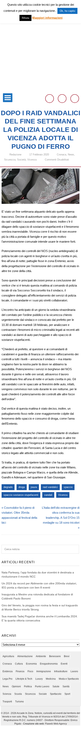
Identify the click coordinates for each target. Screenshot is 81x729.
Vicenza (32, 159)
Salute (55, 686)
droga (21, 487)
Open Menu (7, 97)
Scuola (18, 694)
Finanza (20, 671)
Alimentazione (25, 656)
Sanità (66, 686)
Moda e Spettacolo (69, 678)
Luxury (39, 678)
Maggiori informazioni (47, 17)
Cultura (19, 663)
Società (21, 159)
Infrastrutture (60, 671)
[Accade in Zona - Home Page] (40, 89)
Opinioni (16, 686)
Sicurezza (10, 159)
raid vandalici (50, 487)
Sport (67, 694)
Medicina (51, 678)
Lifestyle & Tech (24, 678)
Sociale (43, 694)
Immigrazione (43, 671)
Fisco (30, 671)
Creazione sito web (33, 723)
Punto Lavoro (42, 686)
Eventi (64, 663)
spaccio (68, 487)
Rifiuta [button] (25, 17)
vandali (48, 494)
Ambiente (41, 656)
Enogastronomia (49, 663)
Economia (31, 663)
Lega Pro (7, 678)
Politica (28, 686)
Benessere (55, 656)
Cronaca (61, 154)
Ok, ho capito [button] (67, 10)
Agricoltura (8, 656)
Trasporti (7, 701)
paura (34, 487)
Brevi (66, 656)
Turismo (19, 701)
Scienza (7, 694)
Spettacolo (55, 694)
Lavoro (74, 671)
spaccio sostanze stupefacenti (21, 494)
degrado (8, 487)
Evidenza (8, 671)
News (71, 154)
